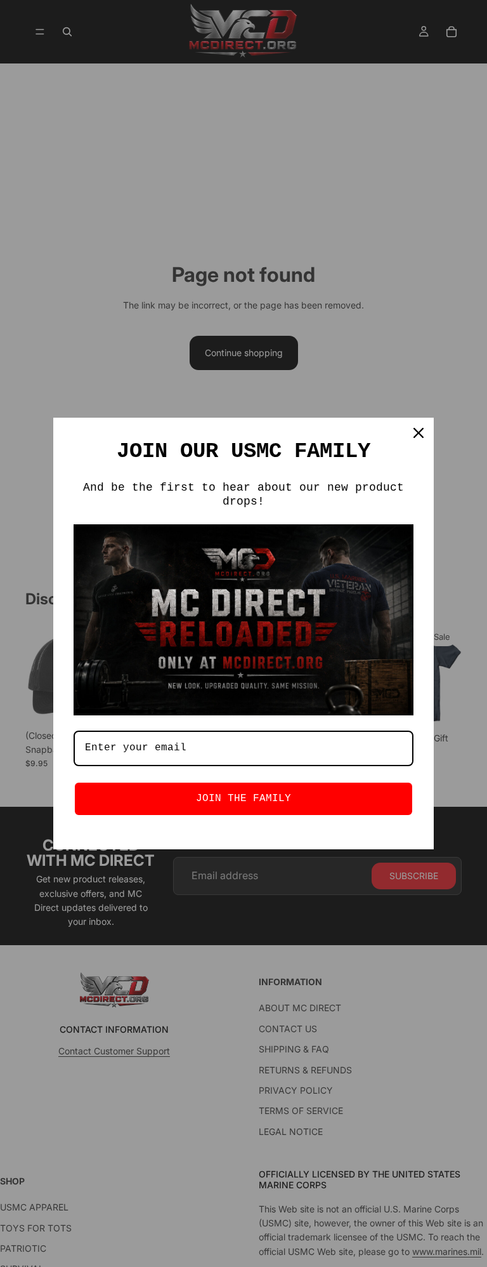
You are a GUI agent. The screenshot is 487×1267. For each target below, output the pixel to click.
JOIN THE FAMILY (243, 798)
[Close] (418, 433)
